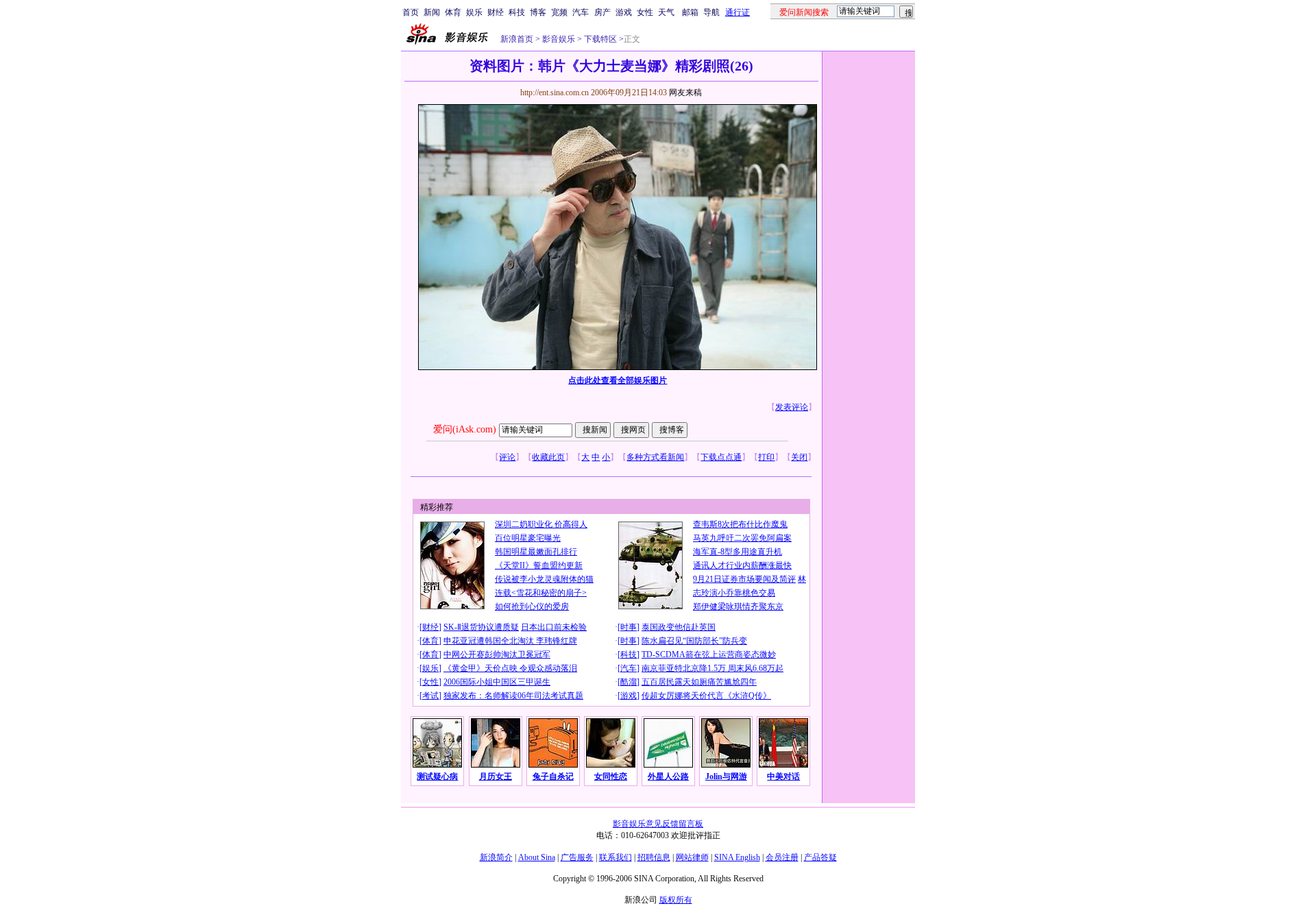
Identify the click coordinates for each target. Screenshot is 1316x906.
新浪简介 (496, 857)
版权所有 (675, 900)
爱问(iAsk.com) (464, 429)
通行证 (737, 12)
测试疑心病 (437, 776)
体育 (453, 12)
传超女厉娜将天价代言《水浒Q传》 (706, 695)
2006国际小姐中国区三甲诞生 (496, 682)
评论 (507, 457)
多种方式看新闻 (655, 457)
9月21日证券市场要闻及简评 (744, 579)
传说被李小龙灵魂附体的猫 (544, 579)
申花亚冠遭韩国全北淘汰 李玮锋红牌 (510, 641)
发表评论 (791, 407)
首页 (410, 12)
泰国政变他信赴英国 (679, 627)
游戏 (624, 12)
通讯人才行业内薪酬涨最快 (742, 565)
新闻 (432, 12)
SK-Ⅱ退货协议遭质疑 (481, 627)
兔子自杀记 (553, 776)
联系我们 (615, 857)
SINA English (737, 857)
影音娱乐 (558, 39)
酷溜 (628, 682)
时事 (628, 627)
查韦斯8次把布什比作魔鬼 (740, 524)
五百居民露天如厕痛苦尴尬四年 (699, 682)
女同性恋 (610, 776)
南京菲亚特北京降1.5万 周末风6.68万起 (712, 668)
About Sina (536, 857)
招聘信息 (653, 857)
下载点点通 (721, 457)
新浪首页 (516, 39)
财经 (495, 12)
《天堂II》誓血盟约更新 (539, 565)
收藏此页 (548, 457)
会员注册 (782, 857)
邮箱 (690, 12)
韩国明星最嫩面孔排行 (536, 551)
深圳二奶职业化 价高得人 (541, 524)
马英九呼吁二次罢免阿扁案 (742, 538)
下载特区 (599, 39)
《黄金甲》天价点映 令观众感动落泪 (510, 668)
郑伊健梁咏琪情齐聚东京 (738, 606)
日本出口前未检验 (554, 627)
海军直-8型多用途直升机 (737, 551)
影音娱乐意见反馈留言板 (658, 824)
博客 (538, 12)
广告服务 (577, 857)
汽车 (580, 12)
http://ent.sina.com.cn (555, 92)
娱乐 (474, 12)
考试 (430, 695)
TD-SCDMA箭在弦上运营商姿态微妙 (709, 654)
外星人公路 (668, 776)
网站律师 (692, 857)
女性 (645, 12)
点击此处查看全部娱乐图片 (617, 380)
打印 (766, 457)
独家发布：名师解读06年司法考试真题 (513, 695)
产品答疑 (820, 857)
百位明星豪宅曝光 (528, 538)
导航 (711, 12)
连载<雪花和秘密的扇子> (541, 593)
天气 (666, 12)
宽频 (559, 12)
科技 (517, 12)
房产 (602, 12)
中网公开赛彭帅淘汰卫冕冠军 (496, 654)
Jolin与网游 (726, 776)
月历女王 (495, 776)
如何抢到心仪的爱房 (532, 606)
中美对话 (783, 776)
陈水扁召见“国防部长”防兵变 (694, 641)
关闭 (799, 457)
